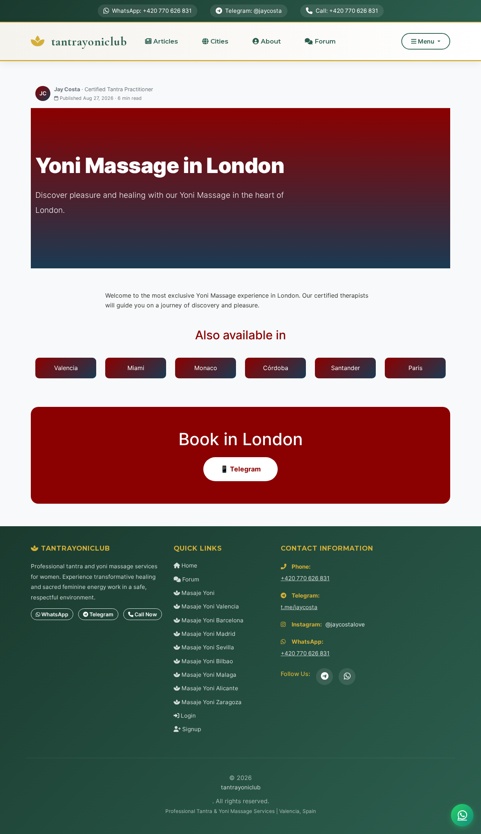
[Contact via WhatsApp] (462, 815)
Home (188, 565)
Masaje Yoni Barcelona (212, 620)
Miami (135, 368)
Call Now (145, 614)
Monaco (205, 368)
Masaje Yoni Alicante (209, 688)
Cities (218, 41)
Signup (191, 729)
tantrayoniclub (87, 41)
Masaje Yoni (197, 592)
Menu (426, 41)
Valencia (66, 368)
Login (187, 715)
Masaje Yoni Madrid (207, 633)
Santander (345, 368)
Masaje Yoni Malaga (208, 674)
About (270, 41)
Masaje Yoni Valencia (209, 606)
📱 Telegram (240, 469)
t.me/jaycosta (299, 607)
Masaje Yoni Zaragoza (211, 702)
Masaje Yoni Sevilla (207, 647)
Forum (324, 41)
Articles (164, 41)
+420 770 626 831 (305, 578)
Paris (415, 368)
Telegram (100, 614)
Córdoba (275, 368)
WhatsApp (54, 614)
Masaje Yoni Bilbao (206, 661)
